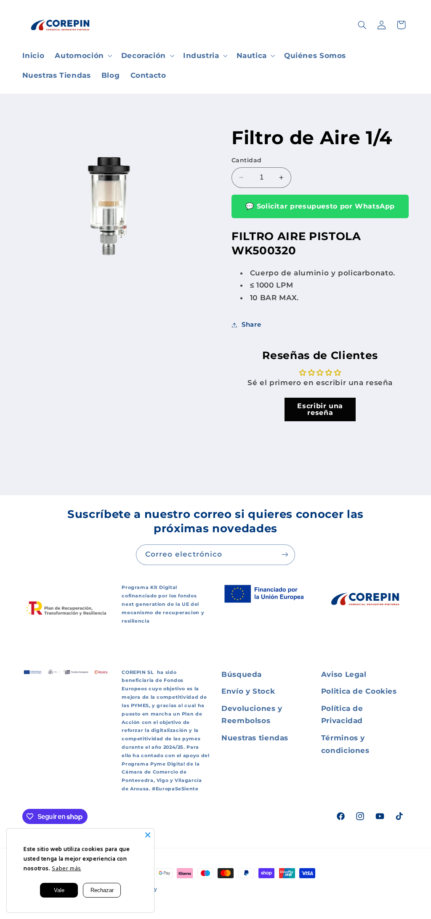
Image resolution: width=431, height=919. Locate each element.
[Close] (148, 835)
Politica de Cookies (359, 691)
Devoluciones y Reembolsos (251, 714)
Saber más (66, 868)
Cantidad (246, 160)
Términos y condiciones (345, 744)
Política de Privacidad (342, 714)
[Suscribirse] (285, 554)
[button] (83, 56)
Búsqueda (241, 674)
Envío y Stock (248, 691)
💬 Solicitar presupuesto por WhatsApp (320, 206)
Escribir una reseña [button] (320, 409)
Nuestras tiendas (254, 738)
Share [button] (251, 324)
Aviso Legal (344, 674)
